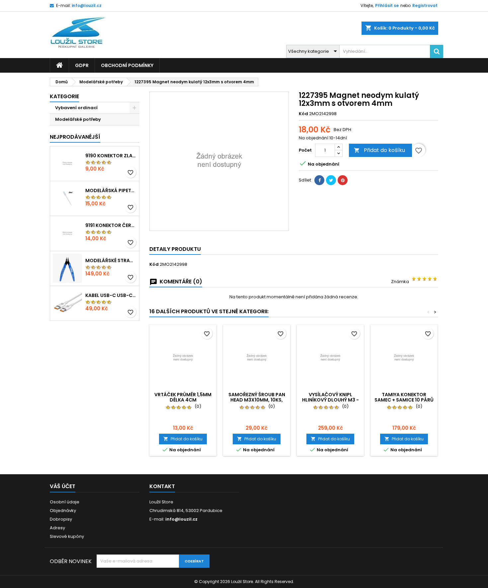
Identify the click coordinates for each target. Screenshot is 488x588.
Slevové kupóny (67, 536)
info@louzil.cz (87, 5)
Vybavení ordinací (76, 108)
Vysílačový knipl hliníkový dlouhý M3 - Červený (330, 399)
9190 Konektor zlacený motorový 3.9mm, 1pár (110, 155)
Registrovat (425, 5)
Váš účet (62, 486)
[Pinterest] (343, 180)
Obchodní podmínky (127, 65)
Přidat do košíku (379, 150)
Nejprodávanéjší (75, 137)
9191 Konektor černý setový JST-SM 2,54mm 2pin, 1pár (110, 225)
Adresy (57, 528)
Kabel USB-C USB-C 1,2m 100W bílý (110, 295)
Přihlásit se (387, 5)
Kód (303, 114)
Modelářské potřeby (78, 119)
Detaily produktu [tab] (175, 249)
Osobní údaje (64, 502)
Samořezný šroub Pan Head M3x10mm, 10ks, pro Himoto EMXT (256, 399)
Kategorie (64, 96)
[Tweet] (331, 180)
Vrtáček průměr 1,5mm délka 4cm (182, 397)
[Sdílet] (319, 180)
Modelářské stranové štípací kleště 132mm (110, 260)
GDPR (82, 65)
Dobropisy (61, 519)
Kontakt (162, 486)
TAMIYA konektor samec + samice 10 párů (404, 397)
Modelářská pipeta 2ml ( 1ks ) (110, 190)
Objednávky (63, 510)
